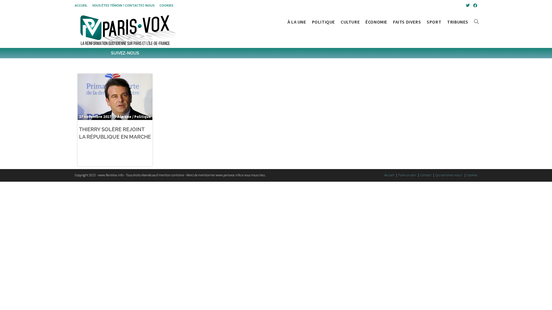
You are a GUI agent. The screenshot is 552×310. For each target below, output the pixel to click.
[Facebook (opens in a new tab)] (474, 5)
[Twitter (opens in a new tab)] (467, 5)
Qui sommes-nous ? (449, 175)
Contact (425, 175)
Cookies (166, 5)
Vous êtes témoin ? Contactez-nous (123, 5)
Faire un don (407, 175)
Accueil (81, 5)
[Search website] (476, 21)
